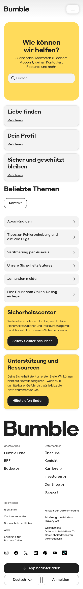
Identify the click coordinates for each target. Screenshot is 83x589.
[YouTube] (54, 553)
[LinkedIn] (35, 553)
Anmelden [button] (60, 580)
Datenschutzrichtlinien (18, 523)
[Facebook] (16, 553)
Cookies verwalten (15, 516)
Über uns (52, 453)
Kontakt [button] (15, 203)
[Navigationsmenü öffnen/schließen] (72, 9)
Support (51, 492)
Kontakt (51, 461)
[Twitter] (25, 553)
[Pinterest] (45, 553)
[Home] (16, 9)
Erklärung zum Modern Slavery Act (59, 519)
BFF (7, 461)
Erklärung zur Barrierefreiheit (14, 539)
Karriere (51, 468)
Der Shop (52, 484)
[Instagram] (6, 553)
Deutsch (19, 580)
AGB (7, 530)
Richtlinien (10, 509)
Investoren (53, 476)
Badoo (9, 468)
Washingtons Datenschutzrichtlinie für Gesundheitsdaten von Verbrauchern (60, 533)
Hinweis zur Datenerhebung (62, 510)
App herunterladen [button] (44, 568)
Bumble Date (14, 453)
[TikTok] (64, 553)
